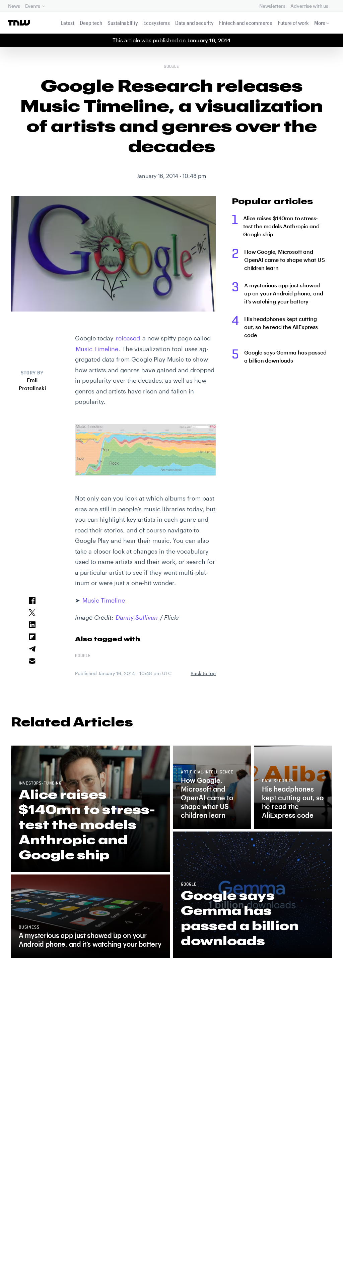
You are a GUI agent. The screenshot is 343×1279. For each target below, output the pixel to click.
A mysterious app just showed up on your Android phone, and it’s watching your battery (283, 293)
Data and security (194, 22)
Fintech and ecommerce (245, 22)
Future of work (293, 22)
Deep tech (91, 22)
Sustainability (123, 22)
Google (172, 67)
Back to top (203, 673)
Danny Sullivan (137, 617)
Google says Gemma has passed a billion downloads (285, 356)
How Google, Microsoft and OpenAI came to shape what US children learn (284, 259)
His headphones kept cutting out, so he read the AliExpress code (281, 327)
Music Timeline (97, 348)
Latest (67, 22)
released (128, 338)
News (14, 6)
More (319, 22)
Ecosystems (156, 22)
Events (32, 6)
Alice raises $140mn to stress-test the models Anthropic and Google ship (281, 226)
